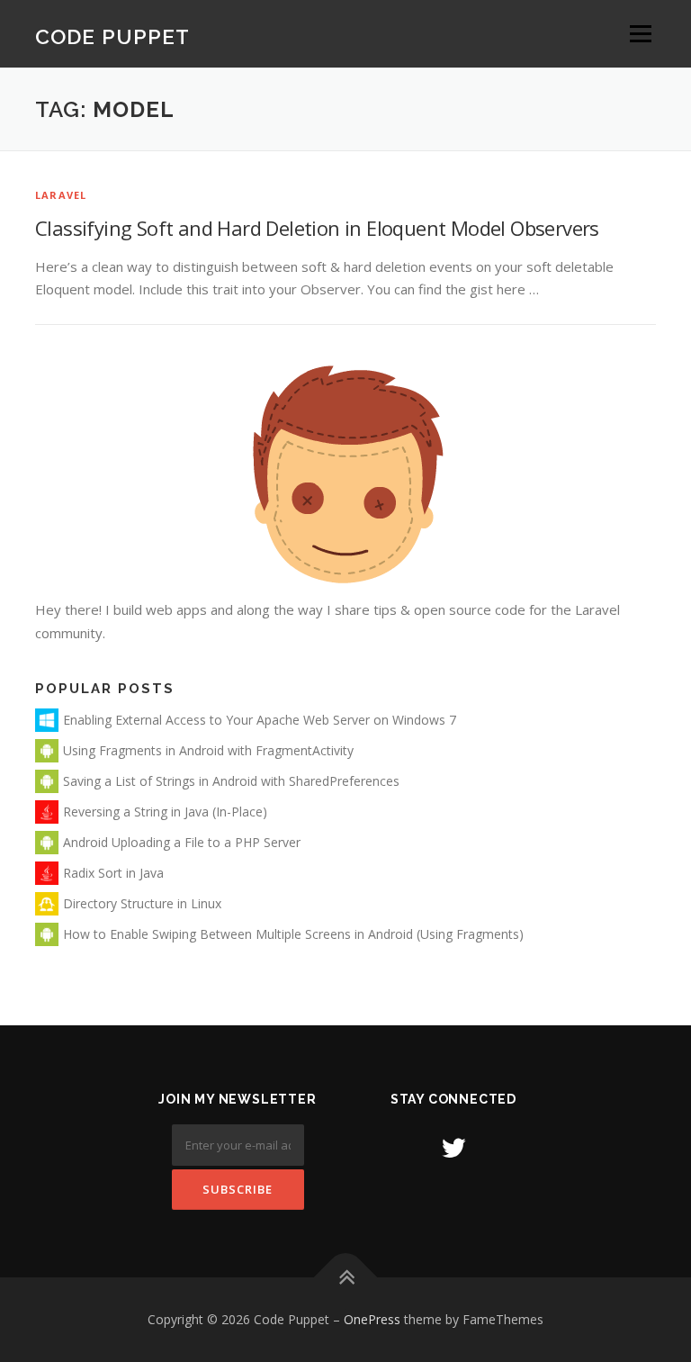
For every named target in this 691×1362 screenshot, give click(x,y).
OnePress (372, 1319)
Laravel (60, 195)
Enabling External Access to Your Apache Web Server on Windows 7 (259, 719)
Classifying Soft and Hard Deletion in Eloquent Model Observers (317, 227)
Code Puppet (112, 36)
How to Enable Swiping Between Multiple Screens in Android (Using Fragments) (293, 934)
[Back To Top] (346, 1278)
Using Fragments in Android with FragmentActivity (208, 750)
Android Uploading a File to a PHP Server (182, 842)
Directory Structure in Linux (142, 903)
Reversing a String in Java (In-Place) (165, 811)
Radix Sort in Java (113, 872)
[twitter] (453, 1147)
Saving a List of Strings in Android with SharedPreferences (231, 780)
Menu (640, 33)
